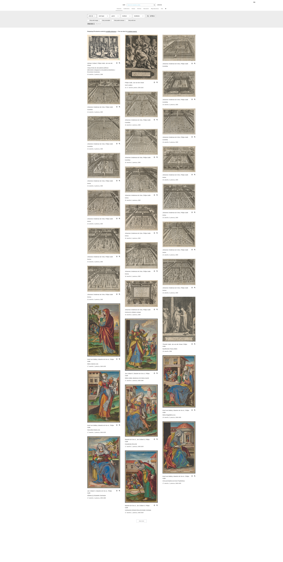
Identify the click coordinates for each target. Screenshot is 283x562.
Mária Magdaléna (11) (169, 415)
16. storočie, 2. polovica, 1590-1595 (172, 417)
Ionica (164, 177)
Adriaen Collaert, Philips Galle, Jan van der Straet (100, 64)
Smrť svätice (128, 85)
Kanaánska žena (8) (131, 444)
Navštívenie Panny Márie (170, 349)
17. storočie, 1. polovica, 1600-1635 (96, 366)
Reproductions (155, 8)
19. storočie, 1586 (167, 351)
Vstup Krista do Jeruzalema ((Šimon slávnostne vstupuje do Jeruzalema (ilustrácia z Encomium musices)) (101, 70)
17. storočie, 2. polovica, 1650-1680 (134, 380)
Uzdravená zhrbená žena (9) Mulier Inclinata (138, 510)
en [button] (254, 2)
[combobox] (141, 5)
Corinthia (165, 66)
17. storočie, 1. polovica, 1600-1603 (134, 446)
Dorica (89, 259)
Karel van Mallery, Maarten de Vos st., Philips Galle (100, 360)
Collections (126, 8)
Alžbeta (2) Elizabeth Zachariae (96, 495)
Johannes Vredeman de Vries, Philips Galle (175, 63)
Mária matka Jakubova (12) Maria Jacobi (137, 378)
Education (146, 8)
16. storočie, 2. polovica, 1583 (170, 104)
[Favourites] (165, 9)
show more (141, 521)
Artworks (119, 8)
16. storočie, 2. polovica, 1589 (95, 74)
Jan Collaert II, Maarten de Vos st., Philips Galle (137, 374)
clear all (99, 23)
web (124, 4)
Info (162, 8)
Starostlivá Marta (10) (93, 430)
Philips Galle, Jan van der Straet (134, 82)
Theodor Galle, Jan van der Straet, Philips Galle (175, 345)
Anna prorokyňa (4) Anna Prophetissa (174, 481)
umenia (159, 4)
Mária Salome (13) (92, 364)
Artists (133, 8)
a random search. (132, 31)
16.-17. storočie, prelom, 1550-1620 (134, 87)
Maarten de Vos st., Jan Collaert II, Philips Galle (137, 440)
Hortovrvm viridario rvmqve (133, 312)
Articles (139, 8)
